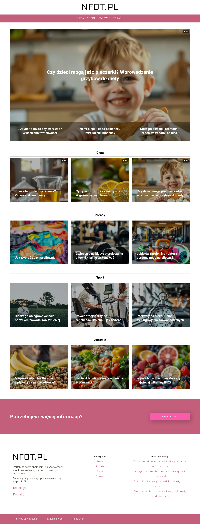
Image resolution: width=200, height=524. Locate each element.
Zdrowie (104, 18)
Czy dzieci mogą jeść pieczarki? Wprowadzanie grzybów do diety (100, 75)
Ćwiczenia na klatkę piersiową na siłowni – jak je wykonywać (99, 256)
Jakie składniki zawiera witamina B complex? (99, 380)
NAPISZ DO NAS (170, 416)
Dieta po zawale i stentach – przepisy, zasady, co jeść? (160, 130)
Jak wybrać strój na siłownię (35, 258)
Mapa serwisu (54, 518)
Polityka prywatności (26, 518)
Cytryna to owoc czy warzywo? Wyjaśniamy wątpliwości (40, 130)
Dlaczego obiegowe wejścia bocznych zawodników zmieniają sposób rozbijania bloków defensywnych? (38, 318)
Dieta (80, 18)
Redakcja (19, 488)
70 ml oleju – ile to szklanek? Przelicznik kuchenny (99, 130)
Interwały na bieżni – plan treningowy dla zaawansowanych (160, 318)
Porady (118, 18)
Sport (91, 18)
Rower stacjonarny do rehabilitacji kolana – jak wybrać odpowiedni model (98, 318)
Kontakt (18, 494)
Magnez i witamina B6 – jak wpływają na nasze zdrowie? (35, 380)
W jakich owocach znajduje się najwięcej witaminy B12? (158, 380)
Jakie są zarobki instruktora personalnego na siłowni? (157, 256)
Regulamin (78, 518)
